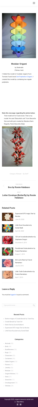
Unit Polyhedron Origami (24, 77)
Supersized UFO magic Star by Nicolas (25, 215)
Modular (18, 174)
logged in (13, 294)
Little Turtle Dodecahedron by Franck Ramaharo (25, 273)
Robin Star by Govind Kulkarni (14, 324)
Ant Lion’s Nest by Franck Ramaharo (23, 261)
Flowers (7, 364)
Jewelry (7, 367)
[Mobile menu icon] (34, 3)
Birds (6, 346)
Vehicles (7, 386)
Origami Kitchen (10, 373)
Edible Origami (9, 361)
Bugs (6, 352)
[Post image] (7, 217)
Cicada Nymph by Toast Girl (13, 321)
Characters (8, 355)
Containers (8, 358)
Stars (7, 376)
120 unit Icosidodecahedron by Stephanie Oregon (25, 238)
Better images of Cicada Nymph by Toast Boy (19, 318)
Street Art (8, 380)
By (25, 174)
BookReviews (9, 349)
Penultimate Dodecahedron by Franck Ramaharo (25, 249)
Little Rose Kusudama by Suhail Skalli (23, 226)
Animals (7, 343)
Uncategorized (9, 383)
